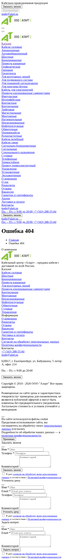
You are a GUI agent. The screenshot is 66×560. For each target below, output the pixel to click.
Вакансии (7, 191)
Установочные (10, 172)
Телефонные (9, 158)
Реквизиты (8, 185)
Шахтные (7, 56)
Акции (5, 198)
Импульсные (9, 96)
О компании (9, 178)
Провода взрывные (13, 63)
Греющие (7, 70)
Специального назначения (17, 152)
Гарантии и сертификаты (17, 195)
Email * (5, 491)
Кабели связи (9, 142)
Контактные (9, 102)
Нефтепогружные (12, 126)
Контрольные (9, 106)
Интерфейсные (10, 99)
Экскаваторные (11, 175)
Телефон (6, 495)
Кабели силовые (11, 46)
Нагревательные (11, 119)
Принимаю (8, 439)
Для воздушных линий (15, 76)
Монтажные (9, 116)
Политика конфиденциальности (21, 345)
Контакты (7, 205)
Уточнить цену (11, 511)
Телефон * (7, 453)
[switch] (3, 474)
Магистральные (11, 112)
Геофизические (10, 66)
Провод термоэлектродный (18, 165)
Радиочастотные (11, 135)
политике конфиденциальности (21, 435)
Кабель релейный (12, 139)
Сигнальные (9, 149)
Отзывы (6, 188)
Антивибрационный (14, 53)
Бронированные (11, 60)
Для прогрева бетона (14, 86)
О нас (5, 181)
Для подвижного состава (17, 79)
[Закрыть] (2, 416)
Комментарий (10, 466)
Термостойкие (10, 162)
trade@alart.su (9, 14)
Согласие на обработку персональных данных (30, 341)
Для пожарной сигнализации (19, 83)
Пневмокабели (10, 132)
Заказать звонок (12, 6)
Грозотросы (8, 73)
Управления (8, 168)
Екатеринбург (10, 10)
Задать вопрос (11, 549)
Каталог (6, 43)
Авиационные (10, 50)
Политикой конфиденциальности (44, 477)
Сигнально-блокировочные (18, 145)
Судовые (6, 155)
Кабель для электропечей (17, 89)
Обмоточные (9, 129)
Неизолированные (13, 122)
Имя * (5, 449)
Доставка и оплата (13, 201)
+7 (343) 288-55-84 (12, 351)
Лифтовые (7, 109)
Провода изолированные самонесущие (25, 93)
